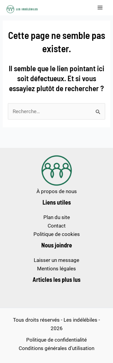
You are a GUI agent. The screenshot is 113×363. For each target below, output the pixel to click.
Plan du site (56, 217)
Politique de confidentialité (56, 340)
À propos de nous (56, 191)
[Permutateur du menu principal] (100, 8)
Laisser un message (56, 260)
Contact (57, 226)
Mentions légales (56, 269)
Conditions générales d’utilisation (56, 348)
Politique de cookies (56, 234)
